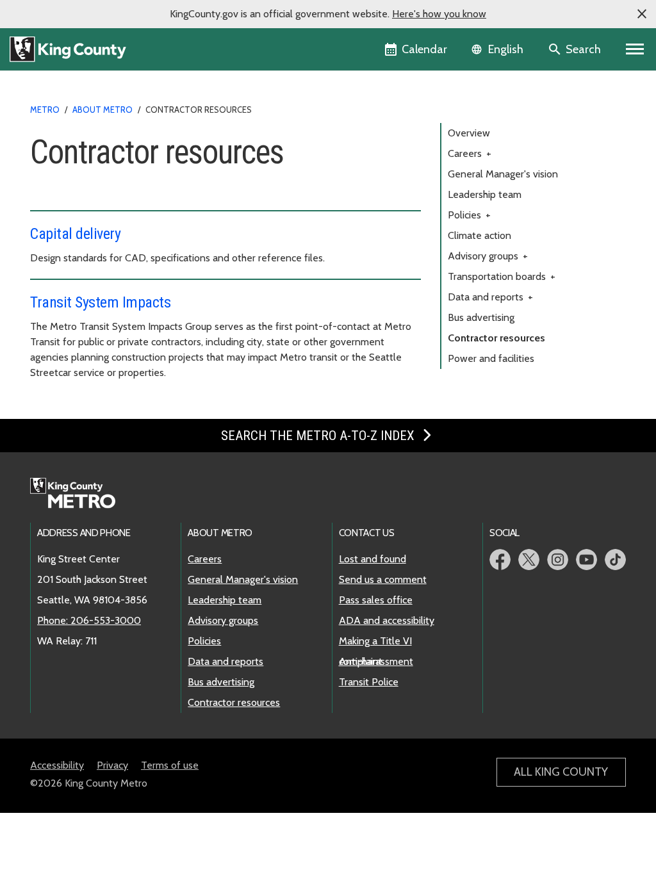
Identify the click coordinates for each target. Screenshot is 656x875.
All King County (561, 772)
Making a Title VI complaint (375, 642)
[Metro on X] (528, 559)
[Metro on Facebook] (500, 559)
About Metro (102, 109)
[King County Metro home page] (79, 494)
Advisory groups (488, 256)
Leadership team (484, 194)
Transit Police (368, 682)
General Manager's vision (503, 174)
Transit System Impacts (100, 302)
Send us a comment (383, 579)
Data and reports (490, 297)
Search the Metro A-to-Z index (319, 435)
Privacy (112, 765)
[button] (642, 14)
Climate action (479, 235)
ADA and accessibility (386, 620)
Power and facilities (491, 358)
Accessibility (57, 765)
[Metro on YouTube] (586, 559)
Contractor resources (496, 338)
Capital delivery (75, 234)
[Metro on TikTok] (615, 559)
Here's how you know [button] (439, 14)
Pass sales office (376, 600)
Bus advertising (481, 317)
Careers (469, 153)
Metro (45, 109)
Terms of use (170, 765)
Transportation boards (501, 276)
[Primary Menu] (635, 49)
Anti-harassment (376, 661)
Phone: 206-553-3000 (89, 620)
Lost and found (372, 559)
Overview (469, 133)
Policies (469, 215)
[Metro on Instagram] (557, 559)
